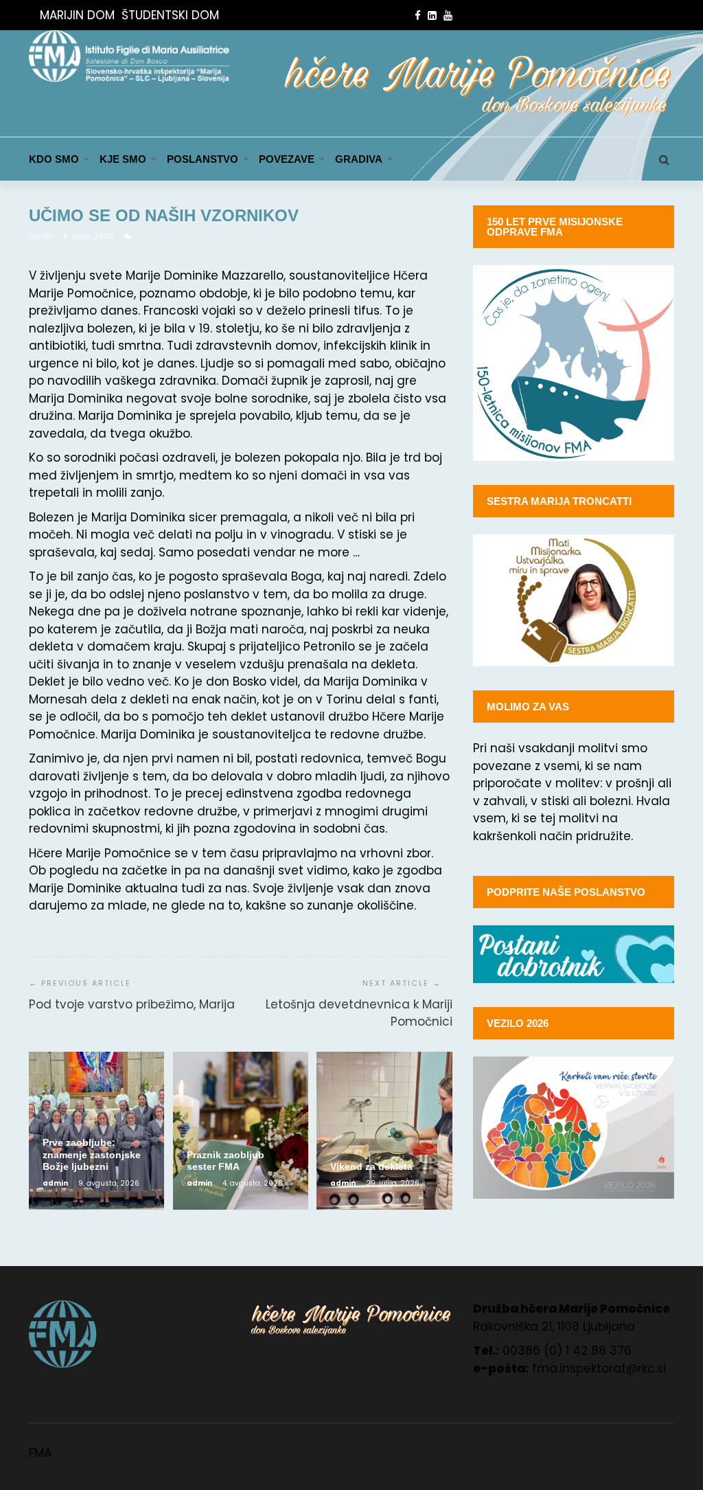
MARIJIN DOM (77, 15)
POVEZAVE (286, 159)
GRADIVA (358, 159)
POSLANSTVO (202, 159)
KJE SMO (123, 159)
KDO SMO (54, 159)
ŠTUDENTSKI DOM (170, 15)
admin (42, 237)
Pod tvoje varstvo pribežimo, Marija (132, 1004)
